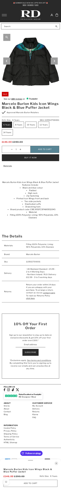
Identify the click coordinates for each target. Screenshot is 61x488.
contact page (49, 293)
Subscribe (30, 352)
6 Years (7, 125)
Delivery (36, 409)
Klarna (35, 414)
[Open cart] (56, 15)
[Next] (54, 61)
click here (30, 298)
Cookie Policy (10, 428)
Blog (6, 414)
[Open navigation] (5, 15)
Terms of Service (11, 437)
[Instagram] (8, 389)
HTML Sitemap (10, 442)
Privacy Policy (10, 431)
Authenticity (9, 439)
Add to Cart (45, 149)
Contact (7, 412)
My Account (37, 406)
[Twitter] (17, 389)
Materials (7, 166)
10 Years (31, 125)
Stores (7, 406)
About (6, 409)
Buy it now (30, 158)
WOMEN (30, 5)
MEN (24, 5)
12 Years (44, 125)
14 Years (7, 132)
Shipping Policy (11, 434)
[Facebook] (4, 389)
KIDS (36, 5)
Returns (36, 412)
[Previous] (6, 61)
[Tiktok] (13, 389)
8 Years (18, 125)
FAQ (34, 417)
